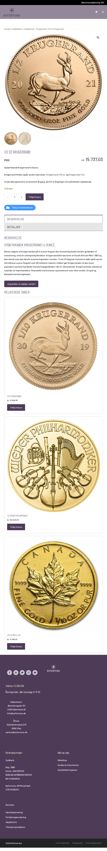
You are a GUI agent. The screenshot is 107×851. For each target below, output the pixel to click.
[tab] (53, 219)
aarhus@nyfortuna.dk (16, 732)
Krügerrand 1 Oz (76, 174)
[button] (98, 37)
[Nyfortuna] (11, 12)
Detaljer (13, 227)
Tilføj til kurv (34, 197)
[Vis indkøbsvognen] (96, 12)
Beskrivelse (15, 219)
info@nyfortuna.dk (16, 713)
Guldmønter (17, 29)
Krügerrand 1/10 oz (55, 174)
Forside (7, 29)
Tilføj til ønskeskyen (22, 207)
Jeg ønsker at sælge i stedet (21, 284)
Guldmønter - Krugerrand (35, 29)
